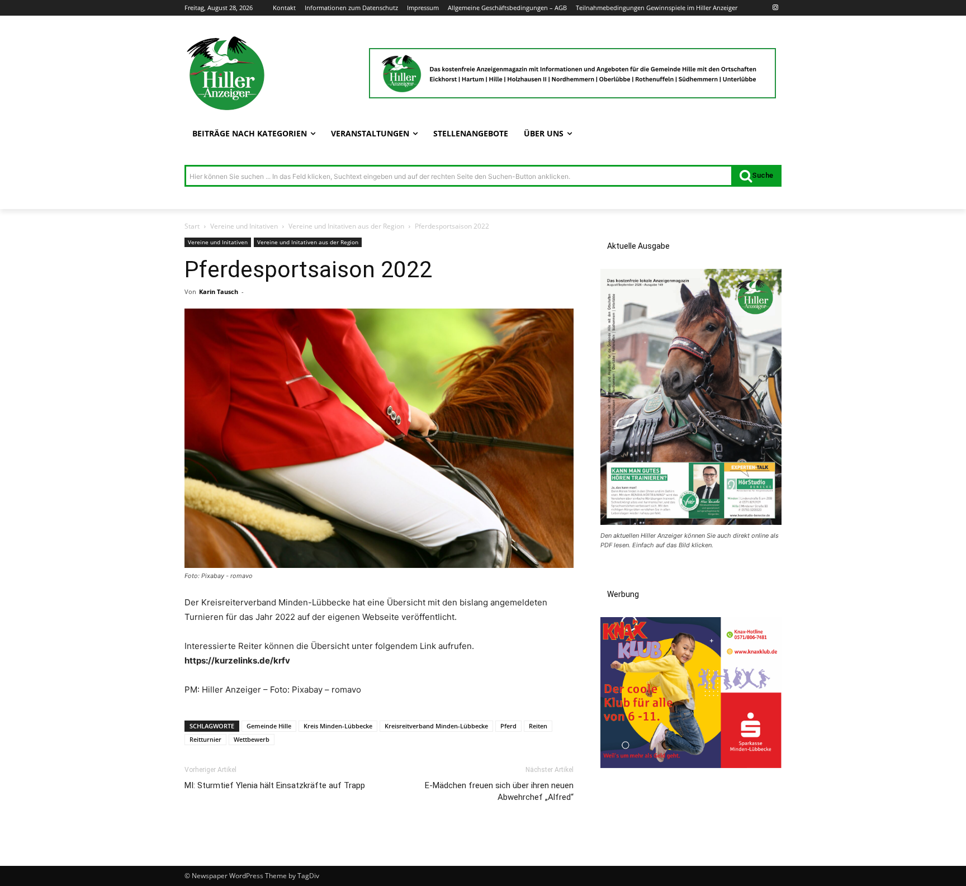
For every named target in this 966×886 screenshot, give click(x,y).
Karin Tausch (218, 291)
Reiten (538, 726)
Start (192, 226)
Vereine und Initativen (244, 226)
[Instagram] (775, 8)
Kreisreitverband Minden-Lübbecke (436, 726)
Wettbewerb (251, 739)
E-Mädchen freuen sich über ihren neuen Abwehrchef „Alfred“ (499, 791)
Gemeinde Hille (269, 726)
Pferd (508, 726)
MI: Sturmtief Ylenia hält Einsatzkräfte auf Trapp (274, 785)
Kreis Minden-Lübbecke (338, 726)
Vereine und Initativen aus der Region (346, 226)
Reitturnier (205, 739)
